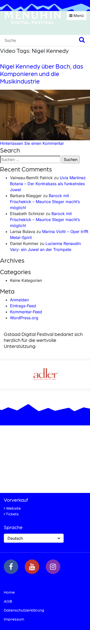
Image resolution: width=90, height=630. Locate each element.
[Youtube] (32, 566)
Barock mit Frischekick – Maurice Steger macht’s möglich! (45, 201)
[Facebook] (11, 566)
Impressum (14, 619)
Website (13, 508)
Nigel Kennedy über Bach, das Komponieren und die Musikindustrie (41, 73)
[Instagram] (53, 566)
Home (9, 592)
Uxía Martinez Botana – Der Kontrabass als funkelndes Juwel (48, 183)
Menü (78, 15)
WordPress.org (24, 317)
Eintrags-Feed (23, 305)
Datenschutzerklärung (24, 610)
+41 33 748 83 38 (32, 480)
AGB (8, 601)
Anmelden (19, 299)
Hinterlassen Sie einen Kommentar (32, 143)
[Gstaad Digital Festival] (32, 17)
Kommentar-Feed (26, 311)
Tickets (12, 513)
